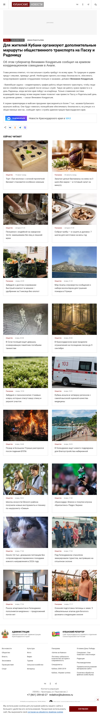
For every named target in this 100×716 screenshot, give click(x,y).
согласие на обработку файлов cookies (45, 712)
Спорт (4, 669)
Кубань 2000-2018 (59, 669)
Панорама (56, 648)
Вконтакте (77, 4)
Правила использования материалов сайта (87, 668)
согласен (83, 709)
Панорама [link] (58, 175)
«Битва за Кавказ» (59, 653)
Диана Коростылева (35, 40)
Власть (6, 40)
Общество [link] (9, 175)
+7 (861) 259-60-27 (37, 694)
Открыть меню (4, 4)
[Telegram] (20, 128)
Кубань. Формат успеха (61, 673)
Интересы (31, 669)
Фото (29, 653)
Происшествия (8, 665)
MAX (68, 118)
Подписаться (18, 118)
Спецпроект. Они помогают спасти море (86, 653)
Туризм (30, 661)
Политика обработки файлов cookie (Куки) (85, 674)
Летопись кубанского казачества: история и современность (61, 658)
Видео (29, 657)
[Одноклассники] (15, 128)
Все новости (7, 648)
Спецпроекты (57, 665)
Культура (31, 648)
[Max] (25, 128)
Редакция (81, 659)
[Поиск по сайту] (95, 4)
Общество (6, 653)
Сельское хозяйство (35, 665)
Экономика (6, 661)
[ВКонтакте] (10, 128)
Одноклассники (83, 4)
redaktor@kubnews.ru (61, 694)
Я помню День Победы (86, 648)
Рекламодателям (84, 663)
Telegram (88, 4)
